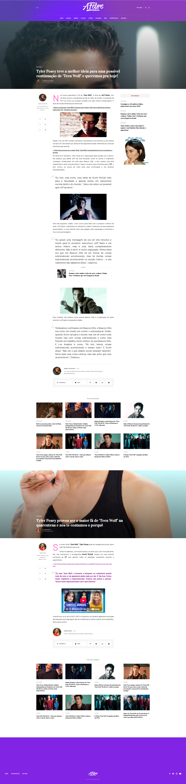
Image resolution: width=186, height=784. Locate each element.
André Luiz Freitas (48, 80)
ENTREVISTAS (15, 773)
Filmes (126, 421)
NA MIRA (24, 773)
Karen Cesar (47, 529)
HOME (6, 773)
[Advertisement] (93, 755)
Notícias (39, 66)
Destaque (123, 101)
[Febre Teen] (93, 7)
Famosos (123, 122)
